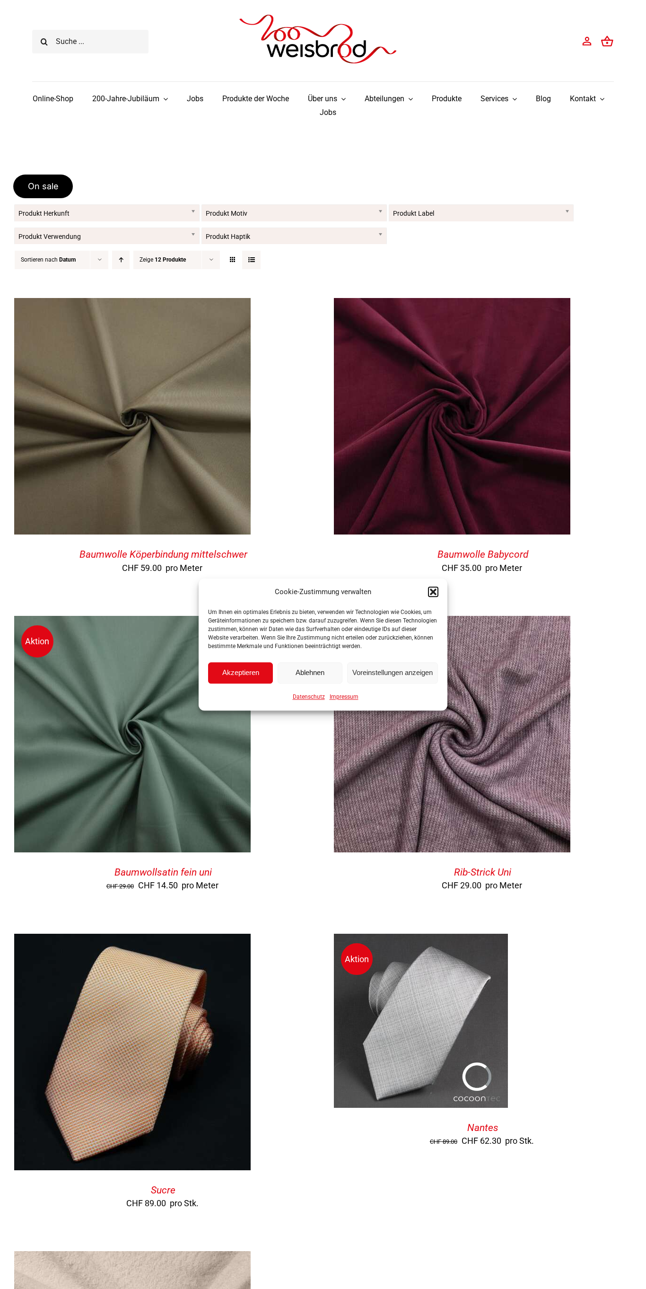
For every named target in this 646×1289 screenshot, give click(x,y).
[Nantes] (421, 941)
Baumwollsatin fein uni (163, 872)
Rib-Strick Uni (482, 872)
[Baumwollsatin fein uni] (132, 623)
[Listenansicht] (251, 260)
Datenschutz (309, 696)
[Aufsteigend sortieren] (121, 260)
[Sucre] (132, 941)
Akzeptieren (240, 672)
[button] (433, 591)
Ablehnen (310, 672)
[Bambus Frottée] (132, 1258)
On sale (43, 186)
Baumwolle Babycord (482, 554)
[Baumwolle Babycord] (452, 305)
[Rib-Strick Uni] (452, 623)
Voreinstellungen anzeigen (392, 672)
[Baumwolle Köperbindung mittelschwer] (132, 305)
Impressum (344, 696)
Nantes (482, 1127)
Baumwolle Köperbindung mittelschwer (163, 554)
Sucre (163, 1190)
